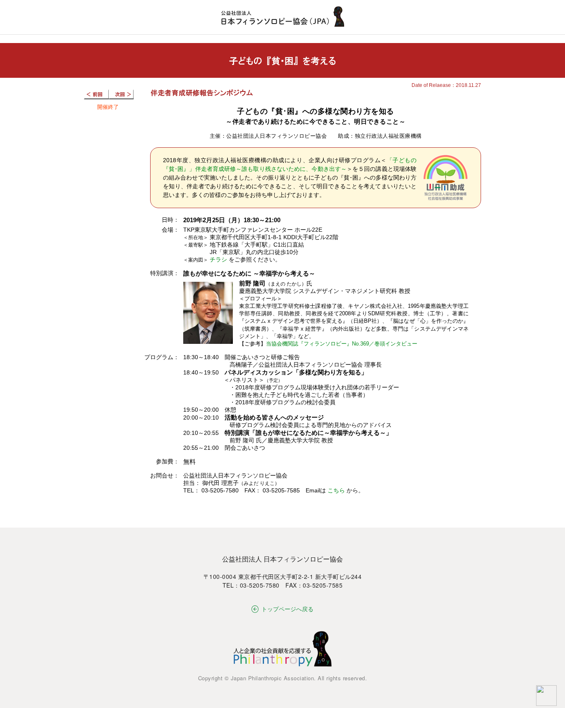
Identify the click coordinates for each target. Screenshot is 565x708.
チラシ (218, 259)
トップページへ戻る (287, 609)
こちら (336, 490)
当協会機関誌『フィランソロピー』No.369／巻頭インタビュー (341, 344)
